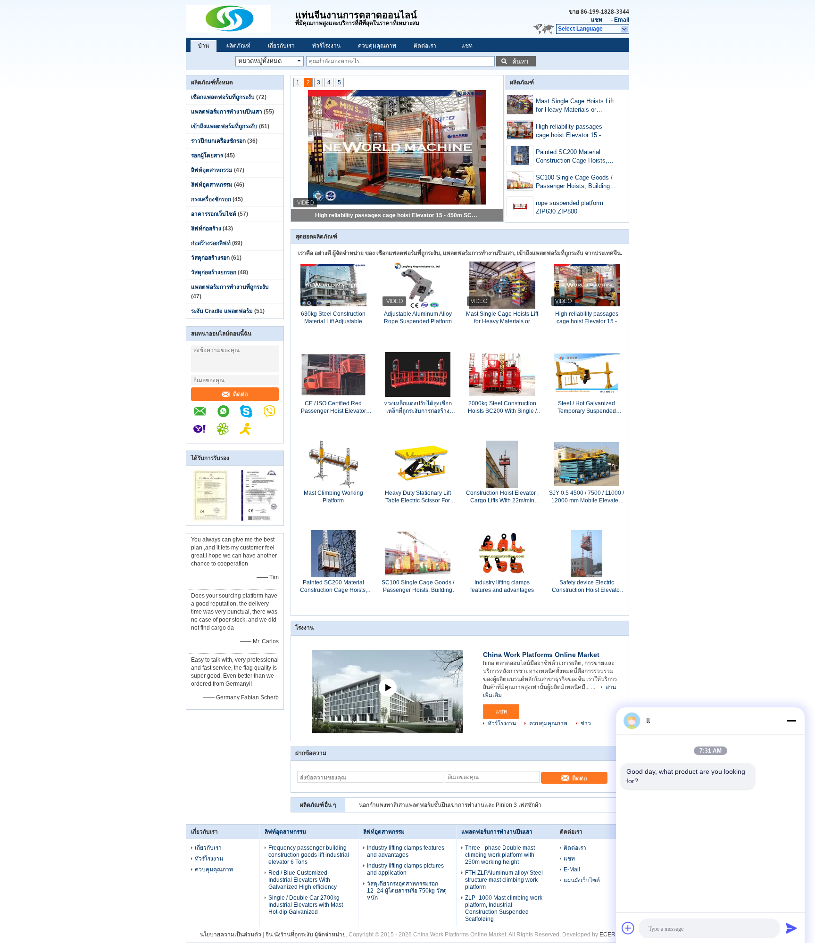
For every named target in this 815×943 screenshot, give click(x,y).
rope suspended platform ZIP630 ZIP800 (569, 207)
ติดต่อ (240, 394)
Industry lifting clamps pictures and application (405, 869)
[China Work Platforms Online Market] (240, 19)
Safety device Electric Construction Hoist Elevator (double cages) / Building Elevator (587, 586)
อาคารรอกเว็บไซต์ (213, 214)
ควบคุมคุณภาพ (377, 45)
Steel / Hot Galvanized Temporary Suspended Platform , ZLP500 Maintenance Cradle (586, 407)
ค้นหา (520, 61)
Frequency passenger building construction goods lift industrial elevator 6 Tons (308, 855)
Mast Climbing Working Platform (333, 497)
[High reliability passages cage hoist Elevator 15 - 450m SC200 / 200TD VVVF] (520, 130)
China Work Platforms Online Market (541, 654)
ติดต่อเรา (425, 45)
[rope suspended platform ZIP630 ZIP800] (520, 206)
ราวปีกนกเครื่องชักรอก (218, 141)
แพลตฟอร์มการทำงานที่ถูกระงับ (230, 287)
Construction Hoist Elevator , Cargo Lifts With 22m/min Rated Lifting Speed (502, 497)
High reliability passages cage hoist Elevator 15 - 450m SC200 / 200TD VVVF (397, 215)
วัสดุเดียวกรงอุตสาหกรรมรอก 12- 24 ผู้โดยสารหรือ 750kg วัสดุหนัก (407, 890)
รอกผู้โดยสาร (207, 155)
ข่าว (586, 723)
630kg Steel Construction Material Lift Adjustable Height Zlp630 (333, 318)
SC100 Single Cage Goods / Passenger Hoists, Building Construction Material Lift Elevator (574, 182)
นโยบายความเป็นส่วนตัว (230, 934)
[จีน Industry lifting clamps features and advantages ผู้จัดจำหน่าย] (502, 553)
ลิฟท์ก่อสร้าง (206, 228)
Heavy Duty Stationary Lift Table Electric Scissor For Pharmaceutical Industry (418, 497)
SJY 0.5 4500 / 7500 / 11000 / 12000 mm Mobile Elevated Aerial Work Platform (586, 497)
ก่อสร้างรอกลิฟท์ (211, 243)
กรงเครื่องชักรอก (211, 199)
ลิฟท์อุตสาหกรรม (212, 170)
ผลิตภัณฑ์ (238, 45)
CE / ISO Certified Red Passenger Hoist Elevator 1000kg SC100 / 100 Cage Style (333, 407)
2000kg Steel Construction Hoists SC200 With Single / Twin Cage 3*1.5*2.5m (502, 407)
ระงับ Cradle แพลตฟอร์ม (222, 311)
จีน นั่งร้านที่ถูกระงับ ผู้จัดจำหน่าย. (307, 934)
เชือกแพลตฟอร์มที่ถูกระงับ (223, 97)
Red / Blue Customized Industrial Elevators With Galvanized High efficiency (302, 879)
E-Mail (572, 869)
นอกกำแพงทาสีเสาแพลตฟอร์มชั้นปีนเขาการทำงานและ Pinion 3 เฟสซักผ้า (450, 805)
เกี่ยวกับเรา (281, 45)
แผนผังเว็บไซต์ (582, 880)
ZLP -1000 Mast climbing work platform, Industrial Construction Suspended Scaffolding (503, 908)
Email (621, 19)
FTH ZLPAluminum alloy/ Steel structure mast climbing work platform (504, 879)
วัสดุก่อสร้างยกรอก (213, 272)
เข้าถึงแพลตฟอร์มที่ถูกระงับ (224, 126)
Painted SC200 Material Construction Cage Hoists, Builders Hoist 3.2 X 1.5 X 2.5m (571, 157)
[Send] (791, 928)
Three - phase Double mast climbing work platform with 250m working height (500, 855)
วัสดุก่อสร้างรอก (210, 257)
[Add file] (628, 928)
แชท (596, 19)
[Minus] (791, 720)
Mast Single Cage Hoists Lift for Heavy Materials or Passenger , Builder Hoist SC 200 (576, 106)
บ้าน (203, 45)
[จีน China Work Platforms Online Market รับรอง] (210, 519)
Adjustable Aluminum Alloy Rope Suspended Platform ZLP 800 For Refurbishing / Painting (417, 318)
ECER (607, 934)
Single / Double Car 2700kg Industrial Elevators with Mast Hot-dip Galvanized (305, 904)
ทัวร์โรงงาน (326, 45)
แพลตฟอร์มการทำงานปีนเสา (226, 111)
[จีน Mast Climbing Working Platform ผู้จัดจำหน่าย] (333, 463)
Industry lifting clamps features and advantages (502, 586)
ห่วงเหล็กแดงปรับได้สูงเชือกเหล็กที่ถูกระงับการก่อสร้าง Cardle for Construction (418, 407)
